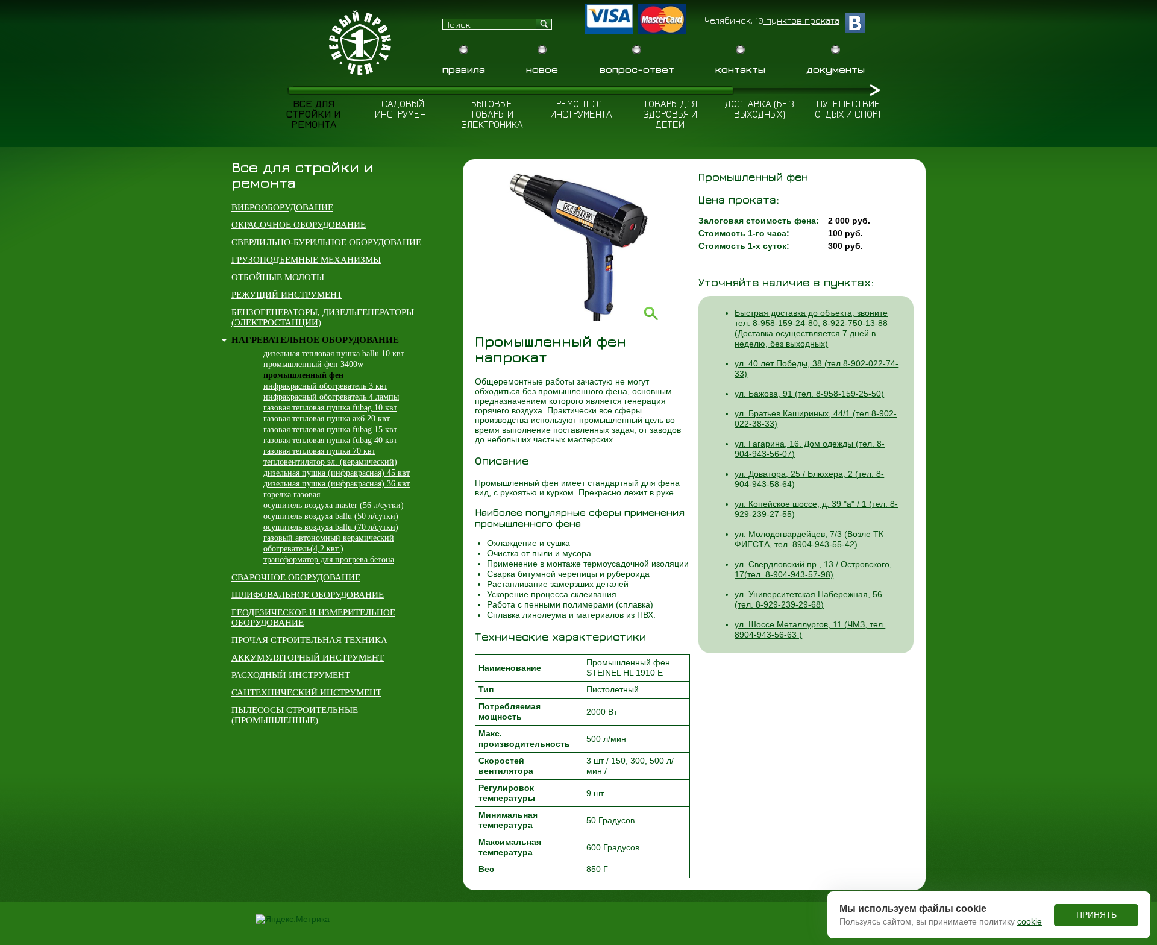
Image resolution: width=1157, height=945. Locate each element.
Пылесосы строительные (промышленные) (294, 715)
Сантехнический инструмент (306, 692)
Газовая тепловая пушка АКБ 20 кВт (326, 418)
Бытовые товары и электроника (492, 114)
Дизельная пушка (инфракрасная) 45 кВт (336, 472)
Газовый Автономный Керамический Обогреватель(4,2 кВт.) (328, 543)
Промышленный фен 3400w (313, 364)
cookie (1029, 921)
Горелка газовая (291, 494)
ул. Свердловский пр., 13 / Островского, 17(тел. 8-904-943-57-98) (813, 569)
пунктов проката (801, 20)
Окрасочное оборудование (298, 225)
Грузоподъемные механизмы (306, 260)
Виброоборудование (282, 207)
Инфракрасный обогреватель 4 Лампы (331, 396)
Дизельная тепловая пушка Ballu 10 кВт (333, 353)
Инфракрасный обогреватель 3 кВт (325, 386)
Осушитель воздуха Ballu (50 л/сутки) (330, 516)
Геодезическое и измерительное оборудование (313, 617)
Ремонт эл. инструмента (581, 109)
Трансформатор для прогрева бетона (328, 559)
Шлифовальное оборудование (307, 595)
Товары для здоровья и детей (670, 114)
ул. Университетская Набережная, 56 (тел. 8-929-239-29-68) (808, 599)
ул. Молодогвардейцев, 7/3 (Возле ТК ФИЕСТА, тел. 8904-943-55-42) (809, 539)
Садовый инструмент (403, 109)
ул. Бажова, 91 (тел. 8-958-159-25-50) (809, 393)
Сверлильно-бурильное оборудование (326, 242)
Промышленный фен (303, 375)
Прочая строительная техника (309, 640)
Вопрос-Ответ (637, 69)
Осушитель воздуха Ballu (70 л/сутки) (330, 527)
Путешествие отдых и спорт (848, 109)
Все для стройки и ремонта (313, 114)
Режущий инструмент (286, 295)
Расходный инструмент (290, 675)
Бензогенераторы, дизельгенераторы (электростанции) (322, 317)
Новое (542, 69)
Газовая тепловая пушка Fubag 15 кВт (330, 429)
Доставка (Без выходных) (759, 109)
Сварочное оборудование (295, 577)
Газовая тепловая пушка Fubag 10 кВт (330, 407)
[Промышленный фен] (582, 318)
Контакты (740, 69)
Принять (1096, 915)
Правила (463, 69)
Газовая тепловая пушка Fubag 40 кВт (330, 440)
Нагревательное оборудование (315, 340)
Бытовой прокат (361, 42)
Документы (835, 69)
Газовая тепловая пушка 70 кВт (319, 451)
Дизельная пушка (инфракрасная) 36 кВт (336, 483)
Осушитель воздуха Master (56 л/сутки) (333, 505)
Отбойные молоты (277, 277)
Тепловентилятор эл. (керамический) (330, 461)
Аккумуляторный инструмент (307, 657)
